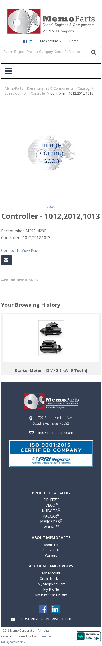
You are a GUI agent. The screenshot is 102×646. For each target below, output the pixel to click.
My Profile (51, 589)
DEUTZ (51, 499)
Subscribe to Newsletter (45, 619)
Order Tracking (51, 578)
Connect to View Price (20, 250)
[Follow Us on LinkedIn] (55, 609)
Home (74, 41)
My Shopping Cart (51, 584)
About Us (51, 544)
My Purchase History (51, 595)
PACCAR (51, 516)
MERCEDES (51, 521)
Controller (38, 93)
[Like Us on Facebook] (43, 609)
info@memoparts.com (55, 432)
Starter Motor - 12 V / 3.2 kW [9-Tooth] (51, 370)
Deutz (51, 206)
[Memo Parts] (51, 21)
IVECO (51, 505)
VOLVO (51, 527)
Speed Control (16, 93)
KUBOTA (51, 510)
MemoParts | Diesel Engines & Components (39, 88)
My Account (49, 41)
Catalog (84, 88)
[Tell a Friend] (6, 260)
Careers (51, 555)
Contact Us (51, 550)
